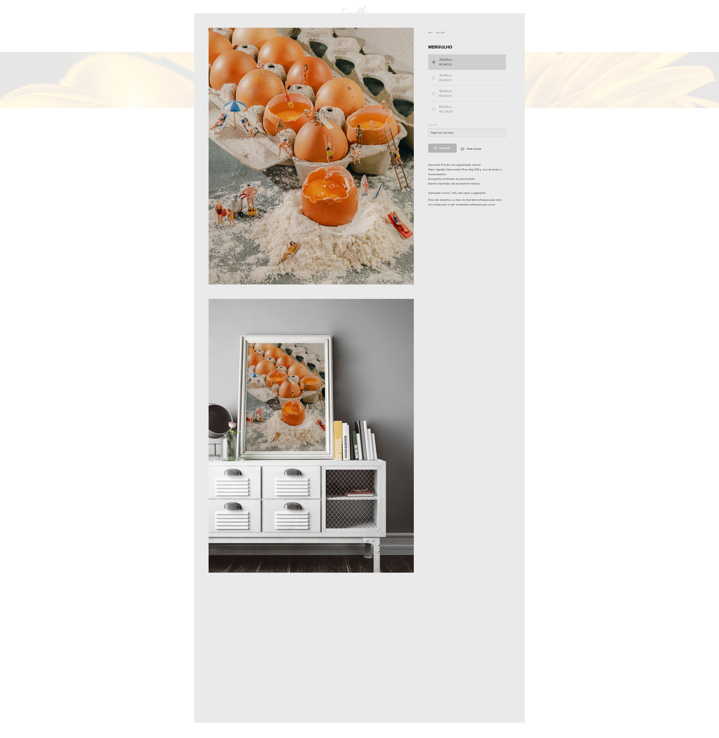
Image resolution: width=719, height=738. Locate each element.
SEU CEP (432, 125)
